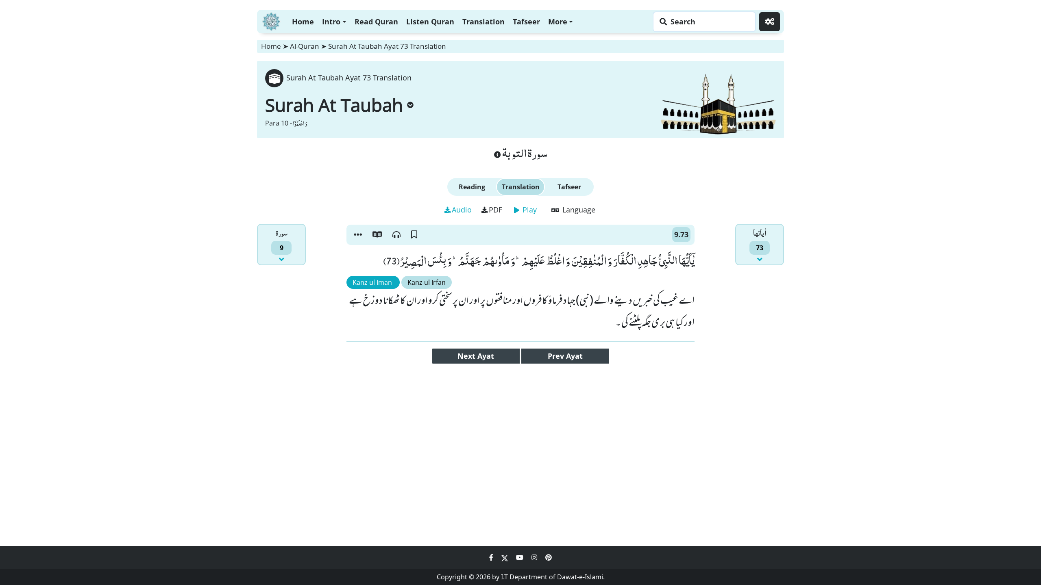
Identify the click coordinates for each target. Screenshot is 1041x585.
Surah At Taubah (334, 105)
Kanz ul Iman (373, 282)
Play (528, 209)
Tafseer (526, 21)
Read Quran (376, 21)
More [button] (557, 21)
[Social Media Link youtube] (520, 557)
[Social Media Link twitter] (505, 557)
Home (303, 21)
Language (577, 209)
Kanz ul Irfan (426, 282)
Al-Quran (304, 46)
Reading (472, 186)
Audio (462, 209)
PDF (495, 209)
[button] (358, 235)
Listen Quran (430, 21)
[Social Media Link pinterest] (548, 557)
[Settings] (769, 21)
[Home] (271, 20)
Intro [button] (331, 21)
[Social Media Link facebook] (492, 557)
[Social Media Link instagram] (535, 557)
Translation (483, 21)
